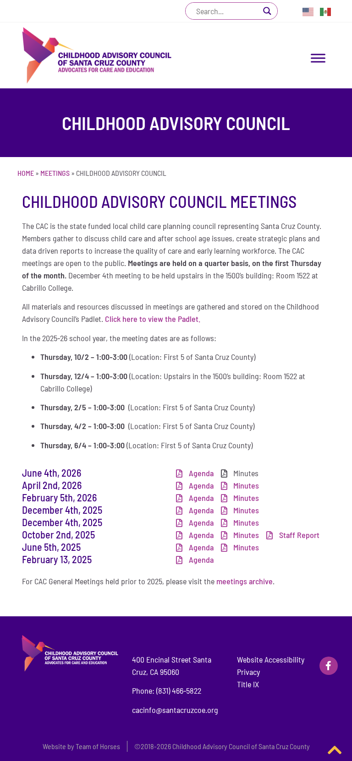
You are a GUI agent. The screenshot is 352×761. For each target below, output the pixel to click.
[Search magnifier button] (267, 11)
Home (25, 173)
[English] (308, 11)
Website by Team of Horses (81, 746)
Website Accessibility (270, 659)
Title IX (248, 684)
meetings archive (243, 581)
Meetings (55, 173)
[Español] (326, 11)
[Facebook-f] (328, 666)
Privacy (248, 672)
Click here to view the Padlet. (153, 319)
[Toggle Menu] (318, 58)
